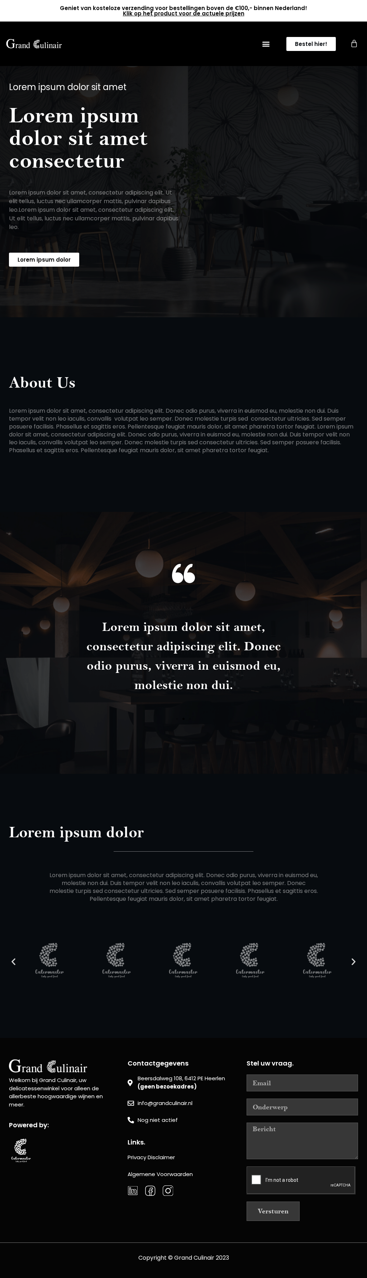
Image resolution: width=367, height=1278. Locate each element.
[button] (266, 44)
